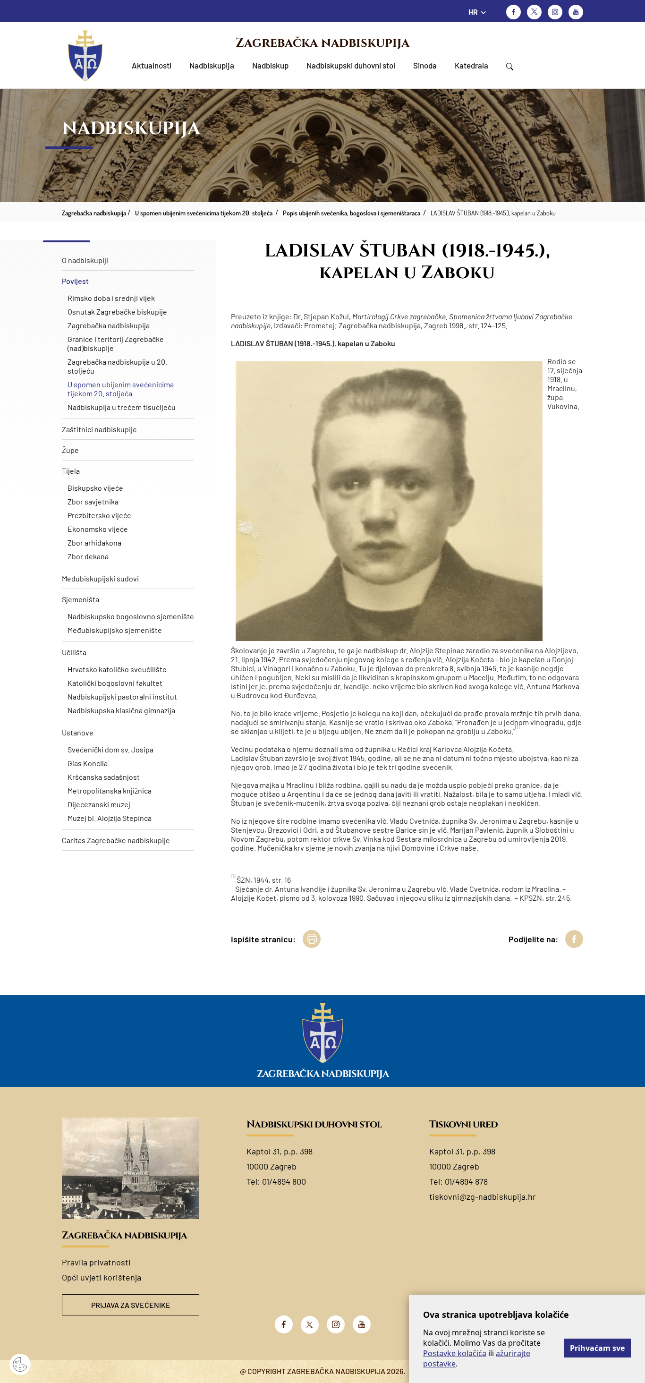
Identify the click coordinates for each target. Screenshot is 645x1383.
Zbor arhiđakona (94, 542)
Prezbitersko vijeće (99, 515)
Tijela (71, 470)
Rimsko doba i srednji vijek (111, 297)
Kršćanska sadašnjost (104, 776)
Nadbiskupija (211, 65)
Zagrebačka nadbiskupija (322, 42)
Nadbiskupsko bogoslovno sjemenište (131, 616)
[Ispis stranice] (312, 939)
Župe (70, 449)
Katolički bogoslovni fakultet (115, 682)
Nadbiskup (270, 65)
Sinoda (425, 65)
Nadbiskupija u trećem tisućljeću (122, 406)
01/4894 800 (284, 1181)
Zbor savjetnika (93, 501)
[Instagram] (555, 12)
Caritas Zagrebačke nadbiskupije (116, 840)
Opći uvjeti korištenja (101, 1277)
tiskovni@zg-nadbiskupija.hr (482, 1196)
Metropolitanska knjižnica (110, 790)
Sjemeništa (80, 599)
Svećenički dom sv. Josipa (110, 749)
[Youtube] (576, 12)
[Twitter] (534, 12)
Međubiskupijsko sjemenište (115, 629)
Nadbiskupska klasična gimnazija (121, 710)
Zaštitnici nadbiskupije (99, 429)
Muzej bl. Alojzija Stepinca (110, 817)
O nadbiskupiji (85, 260)
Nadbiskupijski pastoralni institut (122, 696)
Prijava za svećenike (130, 1304)
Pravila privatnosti (96, 1262)
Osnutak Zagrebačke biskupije (117, 311)
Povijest (75, 280)
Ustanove (77, 732)
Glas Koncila (88, 763)
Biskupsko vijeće (95, 487)
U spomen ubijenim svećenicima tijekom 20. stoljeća (121, 389)
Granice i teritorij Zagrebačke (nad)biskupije (116, 343)
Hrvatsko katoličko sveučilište (117, 669)
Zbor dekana (88, 556)
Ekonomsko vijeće (98, 528)
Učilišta (74, 652)
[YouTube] (362, 1324)
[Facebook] (513, 12)
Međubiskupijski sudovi (100, 578)
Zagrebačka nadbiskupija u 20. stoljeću (117, 366)
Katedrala (471, 65)
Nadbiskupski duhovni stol (350, 65)
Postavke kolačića (454, 1353)
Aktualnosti (151, 65)
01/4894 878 (466, 1181)
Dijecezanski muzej (99, 804)
